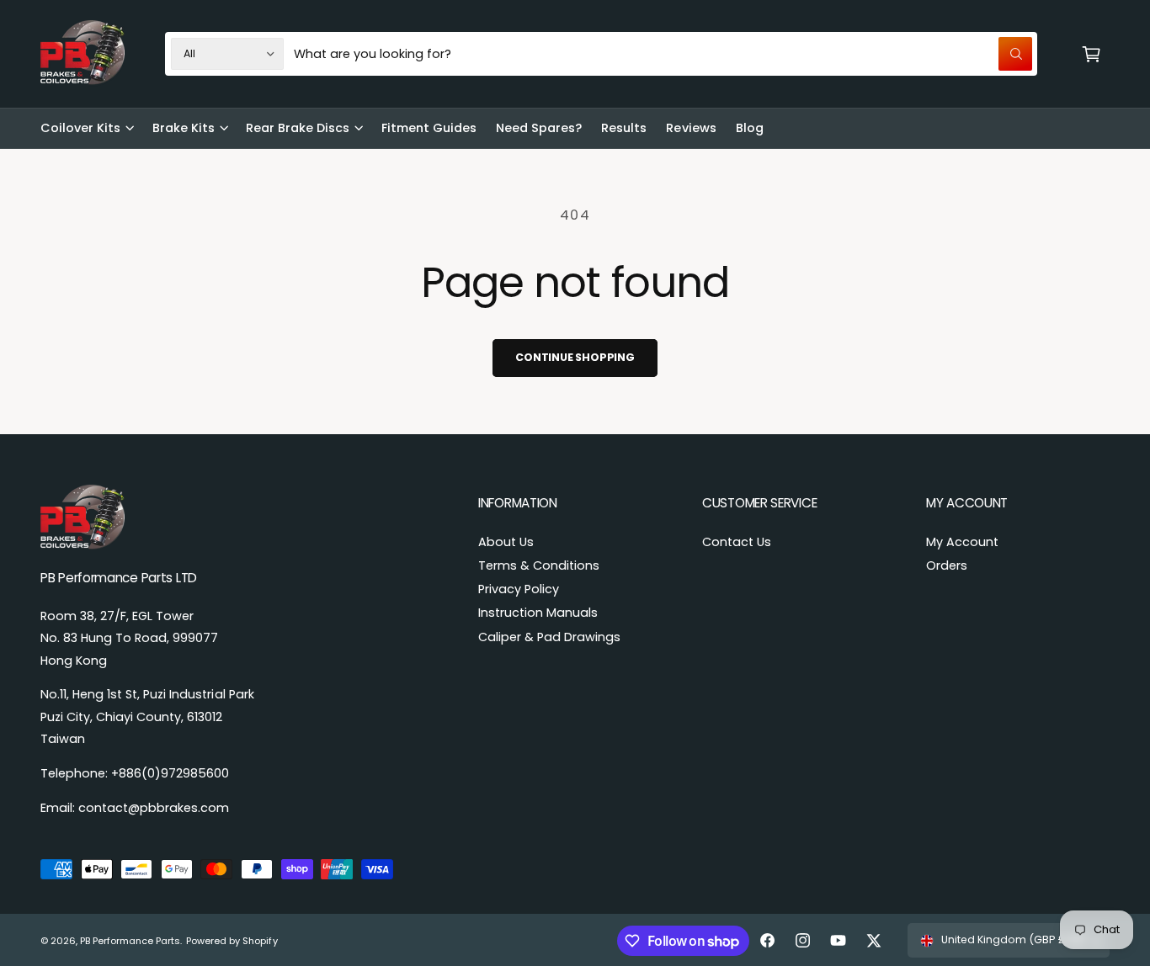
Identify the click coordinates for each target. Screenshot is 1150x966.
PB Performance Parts (130, 940)
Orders (946, 565)
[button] (1092, 54)
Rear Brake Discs (297, 127)
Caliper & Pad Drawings (549, 637)
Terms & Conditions (538, 565)
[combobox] (663, 54)
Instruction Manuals (538, 612)
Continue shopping (575, 357)
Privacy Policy (518, 589)
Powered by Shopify (231, 940)
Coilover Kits (80, 127)
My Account (962, 541)
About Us (506, 541)
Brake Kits (183, 127)
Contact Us (736, 541)
